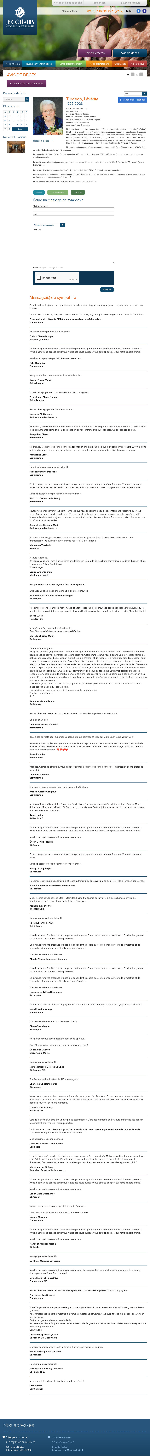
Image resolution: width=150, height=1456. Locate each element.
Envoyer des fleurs (130, 2)
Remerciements (95, 53)
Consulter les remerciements (26, 83)
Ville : (35, 214)
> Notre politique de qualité (68, 2)
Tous (20, 129)
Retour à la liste (41, 140)
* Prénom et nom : (40, 206)
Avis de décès (130, 53)
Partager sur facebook (133, 99)
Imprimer (39, 192)
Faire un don (99, 2)
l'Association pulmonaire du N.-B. (83, 181)
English (129, 11)
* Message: (37, 229)
